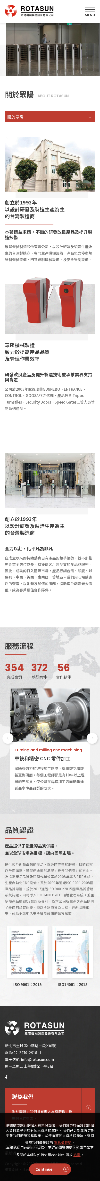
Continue (44, 1169)
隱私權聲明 (63, 1142)
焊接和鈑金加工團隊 (36, 758)
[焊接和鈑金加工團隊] (50, 715)
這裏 (77, 1154)
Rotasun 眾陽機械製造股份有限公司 (29, 12)
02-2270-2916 (25, 1052)
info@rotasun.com (37, 1059)
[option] (50, 743)
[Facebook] (6, 1077)
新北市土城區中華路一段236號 (30, 1045)
